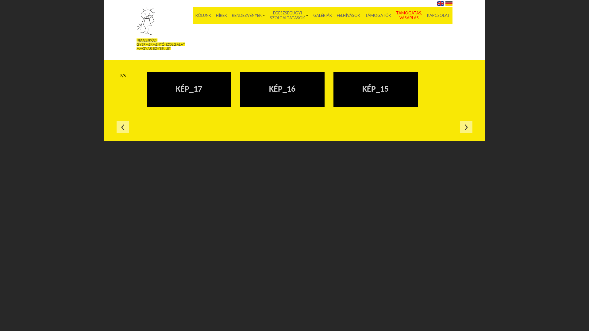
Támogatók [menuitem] (378, 15)
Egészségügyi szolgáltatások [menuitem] (287, 15)
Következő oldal (466, 127)
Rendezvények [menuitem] (247, 15)
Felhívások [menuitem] (348, 15)
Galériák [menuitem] (322, 15)
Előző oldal (123, 127)
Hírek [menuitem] (221, 15)
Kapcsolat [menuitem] (438, 15)
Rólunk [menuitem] (203, 15)
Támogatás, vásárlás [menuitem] (409, 15)
